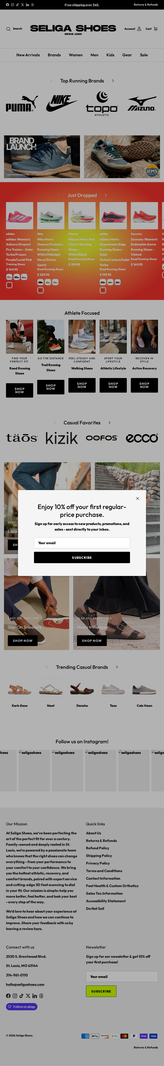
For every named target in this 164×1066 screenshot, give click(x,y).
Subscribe (82, 558)
